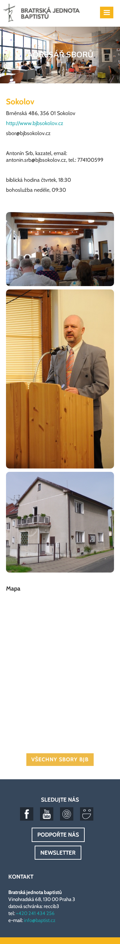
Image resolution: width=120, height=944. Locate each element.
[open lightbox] (60, 250)
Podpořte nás (58, 834)
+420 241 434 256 (35, 913)
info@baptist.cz (39, 920)
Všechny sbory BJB (60, 759)
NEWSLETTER (58, 852)
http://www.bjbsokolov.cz (34, 123)
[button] (106, 12)
